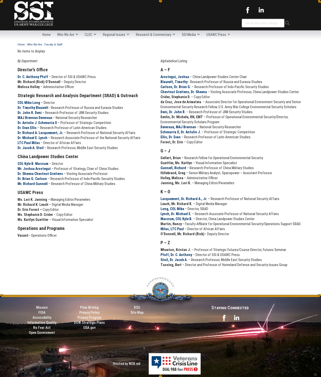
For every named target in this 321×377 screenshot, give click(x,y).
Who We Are (65, 35)
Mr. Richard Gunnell (33, 184)
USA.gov (89, 328)
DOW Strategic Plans (89, 323)
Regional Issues (114, 35)
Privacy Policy (89, 312)
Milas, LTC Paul (172, 229)
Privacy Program (89, 318)
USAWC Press (216, 35)
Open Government (42, 333)
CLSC (88, 35)
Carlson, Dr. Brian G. (175, 87)
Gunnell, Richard (173, 168)
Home (46, 35)
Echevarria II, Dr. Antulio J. (180, 132)
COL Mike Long (29, 103)
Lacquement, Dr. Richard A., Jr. (183, 199)
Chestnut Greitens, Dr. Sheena (183, 92)
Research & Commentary (153, 35)
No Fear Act (42, 328)
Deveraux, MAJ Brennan (178, 127)
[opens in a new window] (248, 10)
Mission (42, 307)
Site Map (136, 312)
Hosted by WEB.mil (126, 364)
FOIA (41, 312)
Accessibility (42, 318)
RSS (137, 307)
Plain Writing (89, 307)
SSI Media (189, 35)
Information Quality (41, 323)
